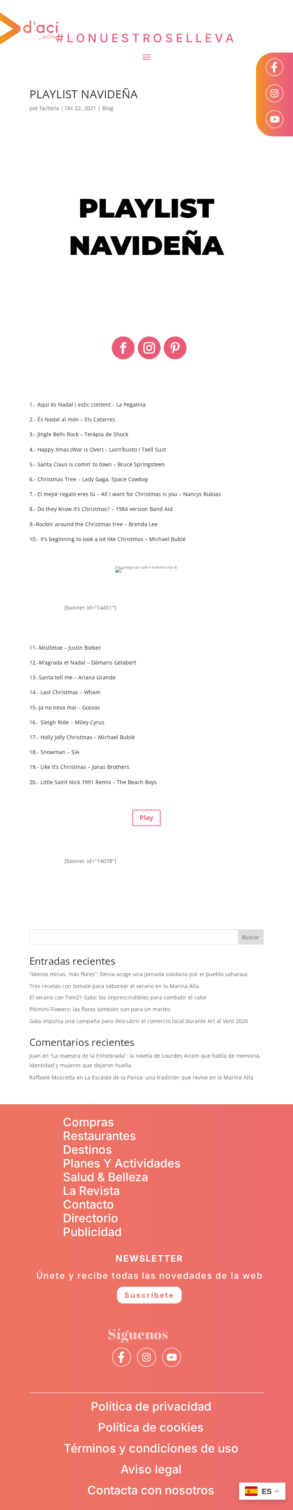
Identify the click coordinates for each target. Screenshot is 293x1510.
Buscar (250, 937)
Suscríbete (149, 1295)
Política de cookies (151, 1427)
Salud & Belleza (105, 1177)
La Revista (91, 1190)
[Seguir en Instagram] (149, 347)
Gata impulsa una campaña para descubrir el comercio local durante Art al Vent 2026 (138, 1021)
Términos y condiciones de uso (151, 1448)
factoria (49, 108)
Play (146, 817)
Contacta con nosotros (150, 1490)
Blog (107, 108)
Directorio (90, 1218)
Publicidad (92, 1232)
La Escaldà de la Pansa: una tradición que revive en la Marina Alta (169, 1077)
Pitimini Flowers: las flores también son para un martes (100, 1009)
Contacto (88, 1204)
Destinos (87, 1149)
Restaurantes (99, 1136)
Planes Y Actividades (122, 1163)
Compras (88, 1122)
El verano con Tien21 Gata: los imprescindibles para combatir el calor (118, 997)
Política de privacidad (151, 1406)
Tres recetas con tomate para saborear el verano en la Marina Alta (114, 986)
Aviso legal (151, 1469)
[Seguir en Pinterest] (175, 347)
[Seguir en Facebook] (123, 347)
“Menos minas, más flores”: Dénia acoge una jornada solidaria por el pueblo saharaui (138, 974)
